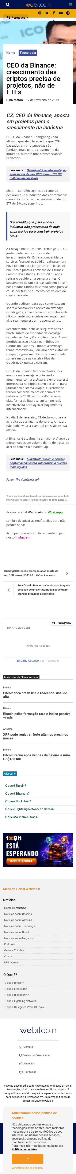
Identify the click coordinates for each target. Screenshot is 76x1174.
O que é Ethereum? (17, 794)
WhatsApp (55, 512)
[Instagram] (40, 13)
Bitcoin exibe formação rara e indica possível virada (37, 716)
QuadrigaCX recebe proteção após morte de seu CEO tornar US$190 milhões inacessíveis (38, 174)
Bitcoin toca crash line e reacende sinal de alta (35, 695)
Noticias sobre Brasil (16, 932)
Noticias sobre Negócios (19, 938)
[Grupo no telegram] (68, 13)
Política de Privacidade (36, 1055)
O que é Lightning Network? (20, 1001)
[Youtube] (61, 13)
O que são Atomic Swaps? (21, 817)
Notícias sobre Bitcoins (18, 914)
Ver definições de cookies (27, 1168)
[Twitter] (47, 13)
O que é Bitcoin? (15, 786)
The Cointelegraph (27, 479)
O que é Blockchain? (18, 801)
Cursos (8, 956)
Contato (28, 1047)
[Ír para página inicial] (38, 5)
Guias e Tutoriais (14, 950)
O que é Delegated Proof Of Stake (24, 1007)
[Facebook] (54, 13)
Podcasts (10, 944)
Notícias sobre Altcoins (18, 920)
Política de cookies (24, 1149)
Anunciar (28, 1063)
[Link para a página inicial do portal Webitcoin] (38, 1030)
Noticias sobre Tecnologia (19, 926)
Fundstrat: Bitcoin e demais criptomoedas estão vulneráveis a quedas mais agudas (38, 463)
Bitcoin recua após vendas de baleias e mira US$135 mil (36, 757)
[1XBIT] (38, 850)
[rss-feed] (54, 22)
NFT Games (11, 962)
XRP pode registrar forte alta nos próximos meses (35, 736)
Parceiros (30, 1072)
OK (28, 1159)
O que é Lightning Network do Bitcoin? (29, 809)
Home (11, 52)
